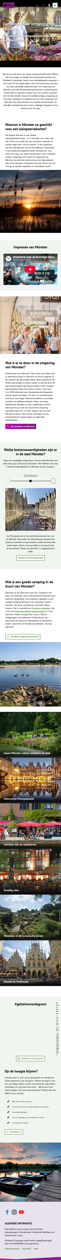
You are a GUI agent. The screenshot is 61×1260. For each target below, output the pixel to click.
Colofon (35, 1248)
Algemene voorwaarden (12, 1248)
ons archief (18, 1093)
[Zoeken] (38, 5)
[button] (20, 426)
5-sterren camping (41, 608)
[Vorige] (7, 481)
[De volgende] (53, 481)
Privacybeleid (26, 1248)
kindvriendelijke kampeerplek (30, 611)
